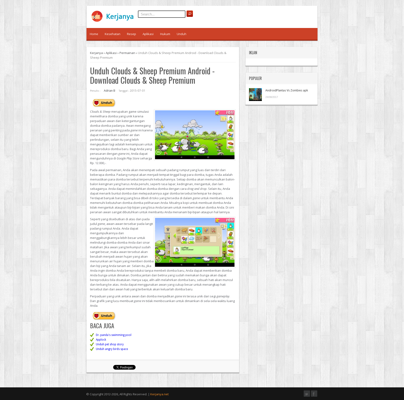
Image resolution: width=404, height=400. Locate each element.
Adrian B (109, 90)
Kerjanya (96, 53)
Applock (101, 339)
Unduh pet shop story (110, 344)
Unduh (181, 34)
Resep (131, 34)
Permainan (127, 53)
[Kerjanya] (114, 21)
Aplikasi (148, 34)
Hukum (165, 34)
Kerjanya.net (159, 394)
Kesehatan (112, 34)
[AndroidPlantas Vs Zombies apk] (255, 94)
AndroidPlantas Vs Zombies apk (286, 90)
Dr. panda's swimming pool (113, 335)
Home (94, 34)
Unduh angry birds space (112, 349)
